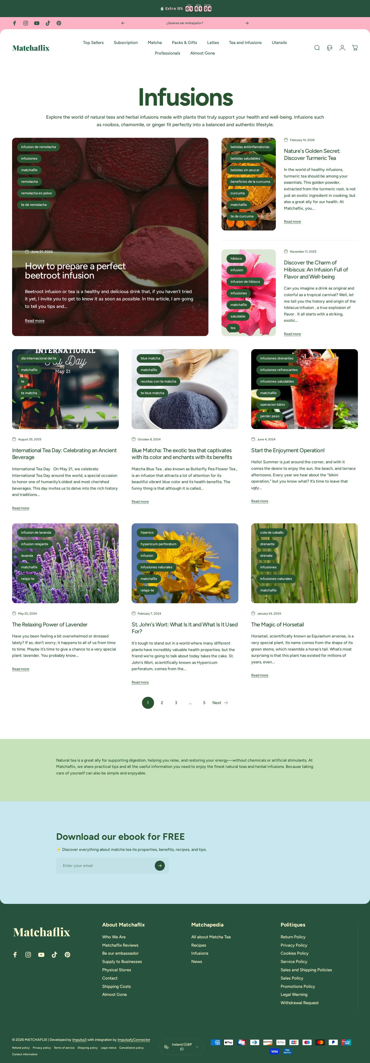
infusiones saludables (277, 381)
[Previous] (123, 23)
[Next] (246, 23)
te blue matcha (152, 393)
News (196, 961)
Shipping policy (88, 1047)
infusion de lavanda (36, 532)
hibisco (236, 258)
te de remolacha (34, 205)
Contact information (25, 1054)
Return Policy (293, 936)
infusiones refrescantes (279, 370)
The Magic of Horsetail (277, 624)
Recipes (198, 945)
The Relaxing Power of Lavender (49, 624)
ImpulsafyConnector (134, 1040)
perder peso (269, 416)
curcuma (238, 193)
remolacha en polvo (36, 193)
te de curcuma (242, 216)
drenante (267, 544)
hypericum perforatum (158, 544)
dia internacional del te (38, 358)
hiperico (147, 532)
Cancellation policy (131, 1047)
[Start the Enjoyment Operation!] (304, 389)
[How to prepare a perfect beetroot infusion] (110, 237)
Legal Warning (294, 994)
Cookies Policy (295, 953)
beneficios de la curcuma (250, 181)
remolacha (29, 181)
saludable (238, 316)
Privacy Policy (294, 945)
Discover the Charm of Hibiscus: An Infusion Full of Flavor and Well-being (316, 269)
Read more (35, 320)
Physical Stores (116, 969)
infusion (237, 270)
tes (233, 328)
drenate (266, 555)
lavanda (27, 555)
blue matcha (150, 358)
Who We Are (114, 936)
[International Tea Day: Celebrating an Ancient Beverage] (65, 389)
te (22, 381)
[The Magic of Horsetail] (304, 563)
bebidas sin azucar (245, 170)
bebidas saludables (245, 158)
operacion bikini (272, 404)
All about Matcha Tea (211, 936)
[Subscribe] (160, 866)
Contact (110, 978)
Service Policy (294, 961)
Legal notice (108, 1047)
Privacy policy (42, 1047)
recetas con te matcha (158, 381)
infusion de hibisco (245, 282)
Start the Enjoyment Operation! (288, 450)
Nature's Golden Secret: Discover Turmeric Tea (312, 154)
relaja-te (27, 579)
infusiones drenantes (276, 358)
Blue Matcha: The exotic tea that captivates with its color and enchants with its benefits (182, 454)
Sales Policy (292, 978)
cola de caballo (271, 532)
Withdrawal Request (300, 1002)
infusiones (29, 158)
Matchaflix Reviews (120, 945)
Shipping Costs (116, 986)
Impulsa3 (79, 1040)
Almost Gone (114, 994)
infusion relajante (34, 544)
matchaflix (29, 170)
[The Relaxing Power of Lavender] (65, 563)
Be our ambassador (120, 953)
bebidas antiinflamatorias (250, 147)
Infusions (199, 953)
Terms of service (64, 1047)
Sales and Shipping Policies (306, 969)
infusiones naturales (156, 567)
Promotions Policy (298, 986)
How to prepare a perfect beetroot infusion (75, 270)
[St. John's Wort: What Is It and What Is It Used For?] (185, 563)
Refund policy (21, 1047)
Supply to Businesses (122, 961)
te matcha (29, 393)
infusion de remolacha (38, 147)
